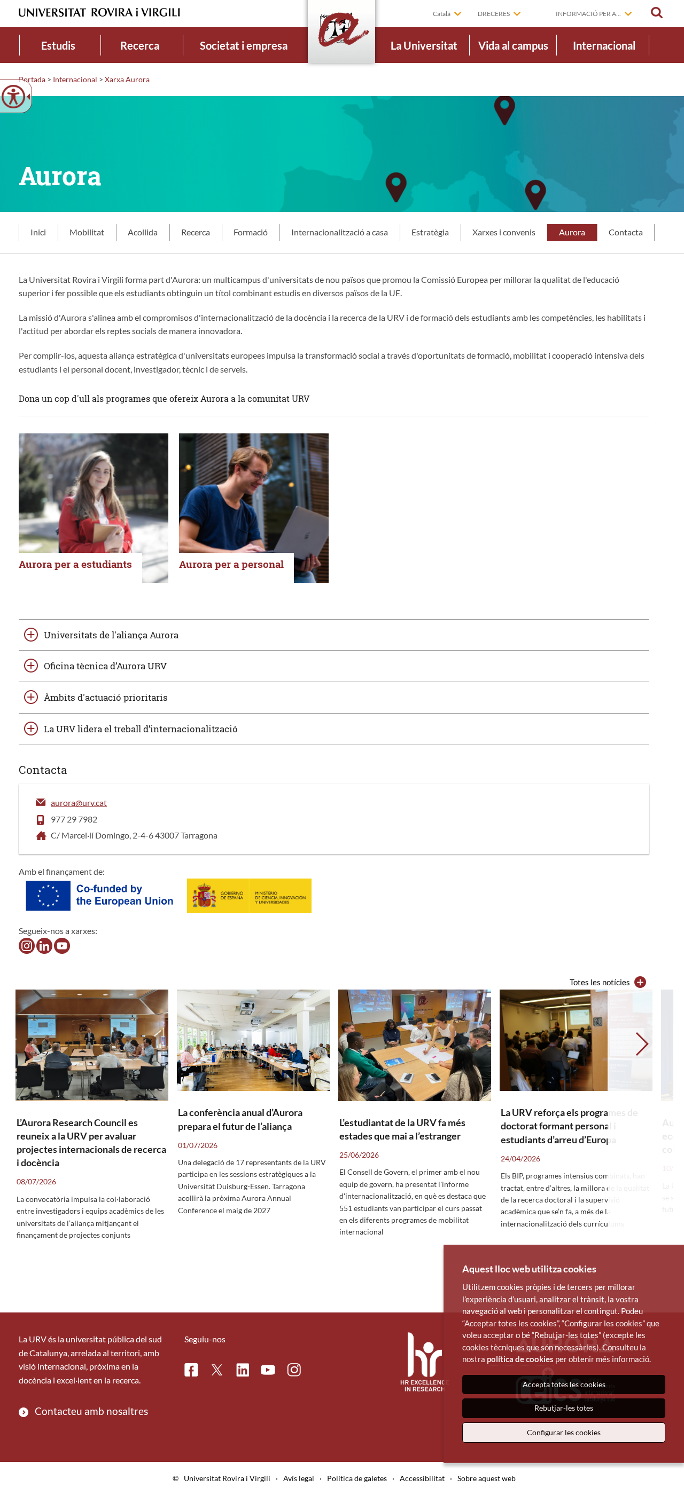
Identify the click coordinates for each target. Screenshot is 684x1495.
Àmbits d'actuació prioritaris (106, 697)
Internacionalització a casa (339, 232)
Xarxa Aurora (127, 79)
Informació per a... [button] (588, 14)
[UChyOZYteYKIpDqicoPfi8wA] (62, 944)
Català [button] (441, 14)
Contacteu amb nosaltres (91, 1411)
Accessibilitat (422, 1478)
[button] (657, 13)
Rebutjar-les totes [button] (563, 1407)
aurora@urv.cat (79, 802)
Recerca (139, 45)
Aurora (572, 232)
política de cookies (520, 1359)
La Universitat (424, 45)
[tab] (38, 232)
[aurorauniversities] (27, 944)
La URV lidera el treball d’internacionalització (141, 729)
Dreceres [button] (494, 14)
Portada (32, 79)
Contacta (626, 232)
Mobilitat (86, 232)
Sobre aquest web (486, 1478)
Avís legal (298, 1478)
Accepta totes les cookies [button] (564, 1384)
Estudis (58, 45)
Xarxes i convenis (503, 232)
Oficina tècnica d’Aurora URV (105, 666)
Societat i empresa (243, 45)
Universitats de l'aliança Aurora (111, 635)
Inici (38, 232)
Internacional (604, 45)
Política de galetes (357, 1478)
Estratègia (430, 232)
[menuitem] (58, 45)
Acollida (143, 232)
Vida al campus (513, 45)
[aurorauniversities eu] (44, 944)
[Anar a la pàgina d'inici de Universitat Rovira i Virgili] (99, 12)
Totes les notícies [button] (600, 982)
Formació (251, 232)
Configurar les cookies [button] (564, 1432)
